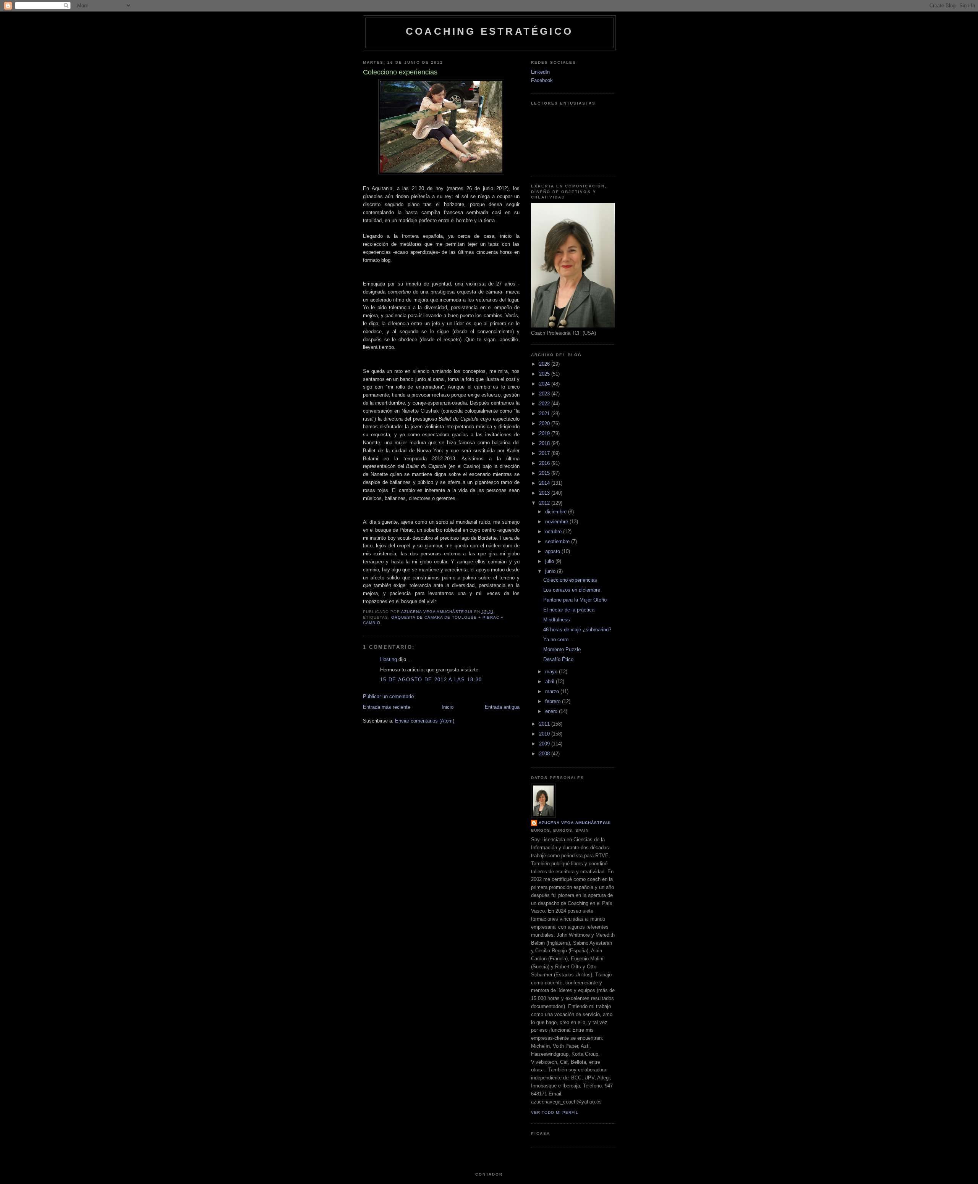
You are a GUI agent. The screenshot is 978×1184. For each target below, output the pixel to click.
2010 (545, 734)
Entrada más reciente (386, 707)
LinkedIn (540, 72)
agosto (553, 551)
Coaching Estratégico (489, 31)
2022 (545, 403)
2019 (545, 433)
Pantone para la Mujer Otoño (575, 600)
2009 (545, 744)
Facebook (542, 80)
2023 (545, 394)
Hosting (388, 659)
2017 (545, 453)
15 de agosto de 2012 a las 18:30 (431, 679)
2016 (545, 463)
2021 (545, 413)
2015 (545, 473)
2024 (545, 384)
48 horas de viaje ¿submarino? (577, 629)
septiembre (558, 541)
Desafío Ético (558, 659)
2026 (545, 364)
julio (550, 561)
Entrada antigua (502, 707)
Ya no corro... (558, 639)
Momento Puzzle (562, 649)
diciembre (556, 512)
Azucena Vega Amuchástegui (575, 823)
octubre (554, 531)
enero (552, 711)
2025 (545, 374)
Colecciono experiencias (570, 580)
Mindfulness (556, 620)
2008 (545, 754)
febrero (553, 701)
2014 (545, 483)
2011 (545, 724)
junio (551, 571)
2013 (545, 493)
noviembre (557, 521)
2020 (545, 423)
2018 (545, 443)
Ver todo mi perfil (554, 1112)
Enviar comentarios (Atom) (424, 721)
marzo (552, 691)
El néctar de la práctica (568, 610)
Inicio (447, 707)
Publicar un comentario (388, 696)
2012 (545, 503)
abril (550, 681)
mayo (552, 671)
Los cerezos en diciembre (571, 590)
